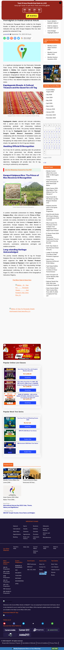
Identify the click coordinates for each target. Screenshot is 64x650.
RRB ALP (29, 567)
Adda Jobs (26, 547)
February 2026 (50, 109)
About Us (41, 564)
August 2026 (50, 90)
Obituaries (46, 526)
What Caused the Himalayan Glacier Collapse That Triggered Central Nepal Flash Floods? (52, 226)
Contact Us (42, 567)
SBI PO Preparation (6, 568)
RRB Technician (31, 564)
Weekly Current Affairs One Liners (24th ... (11, 481)
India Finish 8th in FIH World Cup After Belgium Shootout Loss (52, 199)
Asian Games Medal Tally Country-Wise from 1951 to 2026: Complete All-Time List (52, 291)
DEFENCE (18, 578)
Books (53, 575)
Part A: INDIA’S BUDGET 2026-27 (53, 22)
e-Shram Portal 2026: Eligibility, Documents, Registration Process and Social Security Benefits (52, 238)
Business (35, 526)
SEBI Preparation (6, 576)
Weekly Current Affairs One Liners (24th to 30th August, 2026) (52, 174)
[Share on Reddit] (11, 38)
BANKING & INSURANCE (18, 566)
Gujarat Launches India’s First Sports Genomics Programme (51, 208)
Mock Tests (54, 564)
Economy (35, 534)
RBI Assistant (7, 588)
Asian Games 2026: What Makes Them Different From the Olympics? (52, 191)
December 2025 (51, 115)
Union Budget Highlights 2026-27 (53, 31)
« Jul (44, 162)
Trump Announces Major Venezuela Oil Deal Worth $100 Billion (52, 182)
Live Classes (54, 567)
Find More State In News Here (22, 280)
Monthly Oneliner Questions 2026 (53, 58)
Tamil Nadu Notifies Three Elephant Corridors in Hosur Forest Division (52, 268)
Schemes (25, 531)
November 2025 (51, 118)
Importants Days (36, 537)
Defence (35, 528)
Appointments (17, 534)
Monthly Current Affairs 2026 (52, 53)
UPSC (17, 583)
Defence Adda (35, 551)
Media (41, 569)
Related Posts (8, 464)
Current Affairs (35, 547)
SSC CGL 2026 (31, 569)
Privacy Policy (54, 643)
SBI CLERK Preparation (6, 572)
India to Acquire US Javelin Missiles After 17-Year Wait (52, 276)
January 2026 (50, 112)
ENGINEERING (19, 581)
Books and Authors (26, 537)
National (15, 526)
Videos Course (55, 569)
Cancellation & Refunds (28, 643)
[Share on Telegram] (8, 38)
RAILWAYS (18, 572)
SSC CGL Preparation (6, 585)
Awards (25, 528)
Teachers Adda (15, 547)
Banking (15, 537)
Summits (35, 531)
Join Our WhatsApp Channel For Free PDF (18, 170)
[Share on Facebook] (15, 38)
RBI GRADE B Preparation (7, 592)
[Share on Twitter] (18, 38)
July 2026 (49, 94)
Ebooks (53, 572)
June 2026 (49, 97)
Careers (43, 573)
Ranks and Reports (46, 529)
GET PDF (55, 648)
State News (16, 531)
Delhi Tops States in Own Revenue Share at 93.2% (52, 247)
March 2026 (49, 106)
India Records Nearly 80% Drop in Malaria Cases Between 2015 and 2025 (52, 217)
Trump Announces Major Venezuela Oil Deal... (30, 481)
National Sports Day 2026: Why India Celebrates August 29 (52, 283)
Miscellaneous (47, 537)
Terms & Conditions (42, 643)
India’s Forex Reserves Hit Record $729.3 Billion (52, 261)
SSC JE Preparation (6, 581)
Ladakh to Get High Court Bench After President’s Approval (52, 254)
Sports (25, 526)
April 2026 (49, 103)
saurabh (7, 34)
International (16, 528)
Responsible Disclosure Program (11, 643)
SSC (16, 570)
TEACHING (18, 575)
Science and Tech (46, 533)
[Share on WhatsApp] (4, 38)
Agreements (26, 534)
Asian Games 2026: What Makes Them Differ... (10, 498)
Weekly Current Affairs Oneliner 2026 (52, 47)
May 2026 (49, 100)
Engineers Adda (46, 547)
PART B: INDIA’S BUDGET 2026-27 (53, 27)
